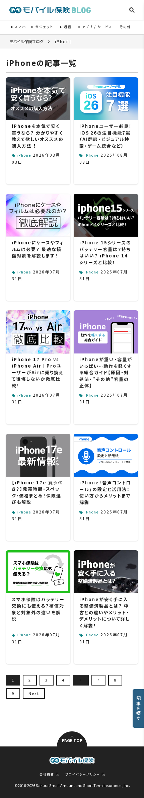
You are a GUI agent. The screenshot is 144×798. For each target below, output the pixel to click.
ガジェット (44, 26)
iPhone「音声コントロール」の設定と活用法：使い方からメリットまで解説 (105, 492)
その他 (125, 26)
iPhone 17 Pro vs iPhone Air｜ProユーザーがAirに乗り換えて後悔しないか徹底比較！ (38, 372)
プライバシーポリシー (83, 774)
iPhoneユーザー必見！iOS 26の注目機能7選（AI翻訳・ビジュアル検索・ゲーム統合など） (105, 136)
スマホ (20, 26)
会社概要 (47, 774)
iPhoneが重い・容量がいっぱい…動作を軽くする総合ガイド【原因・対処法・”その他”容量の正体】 (105, 372)
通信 (68, 26)
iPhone (24, 155)
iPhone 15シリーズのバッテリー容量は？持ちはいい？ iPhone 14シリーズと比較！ (105, 252)
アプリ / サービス (97, 26)
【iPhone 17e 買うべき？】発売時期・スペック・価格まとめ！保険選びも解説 (37, 492)
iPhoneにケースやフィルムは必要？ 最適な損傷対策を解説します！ (38, 249)
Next (33, 693)
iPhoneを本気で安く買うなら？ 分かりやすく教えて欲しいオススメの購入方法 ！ (38, 136)
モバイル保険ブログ (26, 41)
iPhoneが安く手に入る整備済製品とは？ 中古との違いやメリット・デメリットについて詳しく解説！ (104, 612)
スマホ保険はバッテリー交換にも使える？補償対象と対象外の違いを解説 (38, 609)
